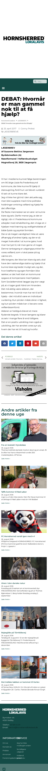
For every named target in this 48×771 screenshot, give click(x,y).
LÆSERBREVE (22, 121)
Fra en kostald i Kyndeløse (13, 445)
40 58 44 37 (15, 725)
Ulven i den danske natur (13, 583)
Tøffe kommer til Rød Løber (14, 492)
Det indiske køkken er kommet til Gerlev (20, 682)
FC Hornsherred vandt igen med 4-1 (18, 536)
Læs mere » (5, 459)
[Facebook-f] (4, 769)
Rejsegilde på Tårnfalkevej (13, 633)
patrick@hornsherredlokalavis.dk (23, 727)
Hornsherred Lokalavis (8, 121)
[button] (3, 88)
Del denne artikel (11, 336)
